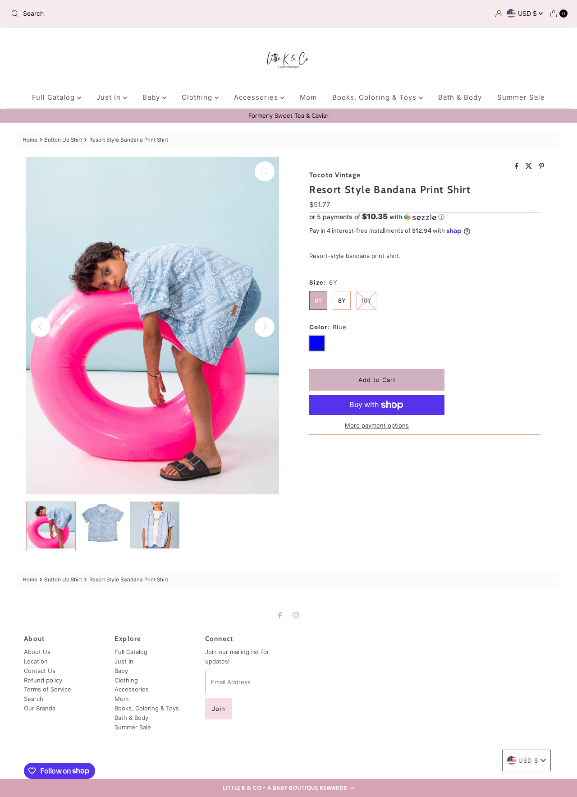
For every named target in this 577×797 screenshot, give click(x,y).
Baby (152, 97)
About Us (37, 651)
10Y (366, 300)
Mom (308, 97)
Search (33, 698)
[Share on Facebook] (518, 166)
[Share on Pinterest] (541, 166)
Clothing (198, 97)
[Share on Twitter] (530, 166)
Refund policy (43, 680)
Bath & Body (460, 97)
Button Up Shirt (63, 140)
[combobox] (98, 14)
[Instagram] (296, 615)
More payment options (377, 425)
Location (36, 661)
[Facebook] (280, 615)
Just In (109, 97)
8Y (342, 300)
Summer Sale (521, 97)
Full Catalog (54, 97)
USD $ (528, 13)
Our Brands (39, 708)
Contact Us (39, 670)
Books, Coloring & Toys (375, 97)
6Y (318, 300)
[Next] (265, 327)
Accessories (257, 97)
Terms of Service (47, 689)
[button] (288, 788)
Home (30, 140)
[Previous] (40, 327)
